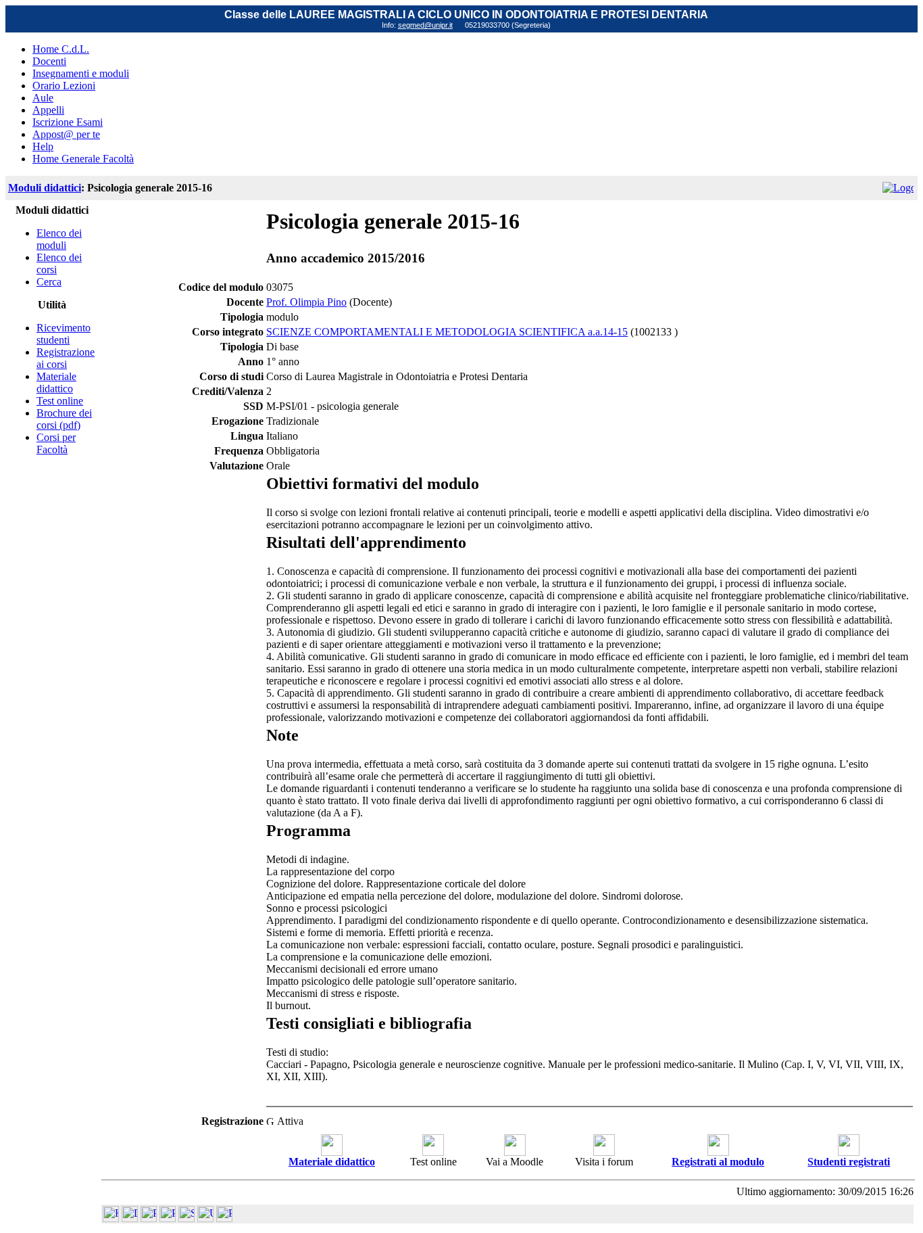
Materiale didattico (56, 382)
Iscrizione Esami (67, 122)
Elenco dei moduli (59, 239)
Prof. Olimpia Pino (306, 302)
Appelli (48, 110)
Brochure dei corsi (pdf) (64, 419)
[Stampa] (224, 1218)
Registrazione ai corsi (65, 358)
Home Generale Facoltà (83, 158)
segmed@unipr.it (425, 25)
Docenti (49, 61)
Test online (59, 400)
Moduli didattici (44, 187)
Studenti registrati (848, 1161)
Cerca (48, 281)
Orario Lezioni (63, 85)
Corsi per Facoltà (56, 443)
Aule (42, 97)
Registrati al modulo (718, 1161)
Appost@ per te (66, 134)
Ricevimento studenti (63, 334)
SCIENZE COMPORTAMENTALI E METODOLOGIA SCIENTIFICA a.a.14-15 (447, 332)
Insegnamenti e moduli (80, 73)
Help (42, 146)
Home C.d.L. (60, 49)
